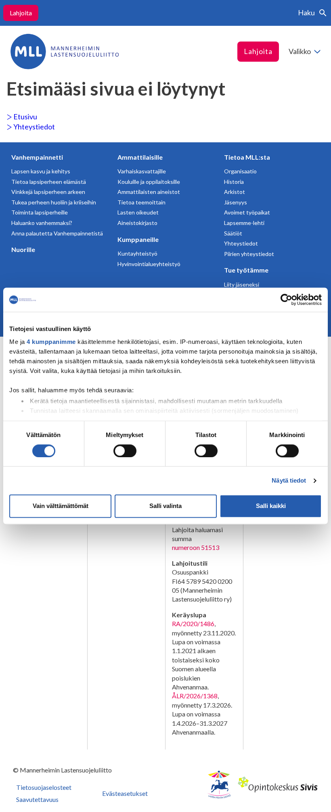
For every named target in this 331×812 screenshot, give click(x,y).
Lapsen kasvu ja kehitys (40, 171)
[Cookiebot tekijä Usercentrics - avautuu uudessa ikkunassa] (286, 300)
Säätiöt (233, 233)
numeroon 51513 (195, 547)
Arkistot (234, 191)
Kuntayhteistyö (137, 253)
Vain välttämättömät (60, 506)
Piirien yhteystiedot (249, 253)
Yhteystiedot (33, 126)
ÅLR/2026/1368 (195, 696)
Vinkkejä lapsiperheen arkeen (48, 191)
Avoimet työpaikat (247, 212)
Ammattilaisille (140, 157)
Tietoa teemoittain (141, 202)
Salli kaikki (271, 506)
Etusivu (24, 116)
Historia (234, 181)
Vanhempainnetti (37, 157)
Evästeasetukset (125, 793)
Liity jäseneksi (241, 284)
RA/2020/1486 (193, 623)
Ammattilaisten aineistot (148, 191)
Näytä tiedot (289, 480)
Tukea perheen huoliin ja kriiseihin (53, 202)
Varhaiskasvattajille (141, 171)
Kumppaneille (138, 239)
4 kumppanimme (51, 341)
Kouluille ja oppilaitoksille (148, 181)
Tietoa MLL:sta (247, 157)
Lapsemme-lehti (244, 222)
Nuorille (23, 249)
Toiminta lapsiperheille (39, 212)
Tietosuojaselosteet (43, 787)
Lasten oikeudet (138, 212)
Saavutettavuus (37, 799)
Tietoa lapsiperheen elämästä (48, 181)
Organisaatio (240, 171)
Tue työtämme (246, 270)
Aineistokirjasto (137, 222)
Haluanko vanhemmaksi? (41, 222)
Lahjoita (21, 13)
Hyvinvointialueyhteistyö (148, 263)
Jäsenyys (235, 202)
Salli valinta (165, 506)
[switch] (124, 450)
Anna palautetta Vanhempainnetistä (57, 233)
